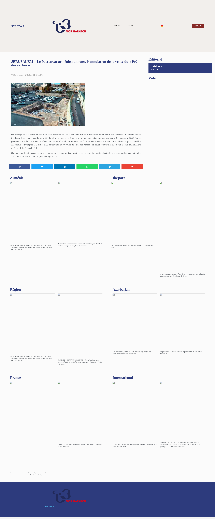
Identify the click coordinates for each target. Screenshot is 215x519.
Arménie (16, 178)
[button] (19, 166)
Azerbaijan (121, 289)
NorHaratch (49, 507)
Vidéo (152, 78)
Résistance (156, 66)
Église (29, 75)
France (15, 378)
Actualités (118, 26)
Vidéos (130, 26)
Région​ (15, 289)
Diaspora (118, 178)
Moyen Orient (18, 75)
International (123, 378)
